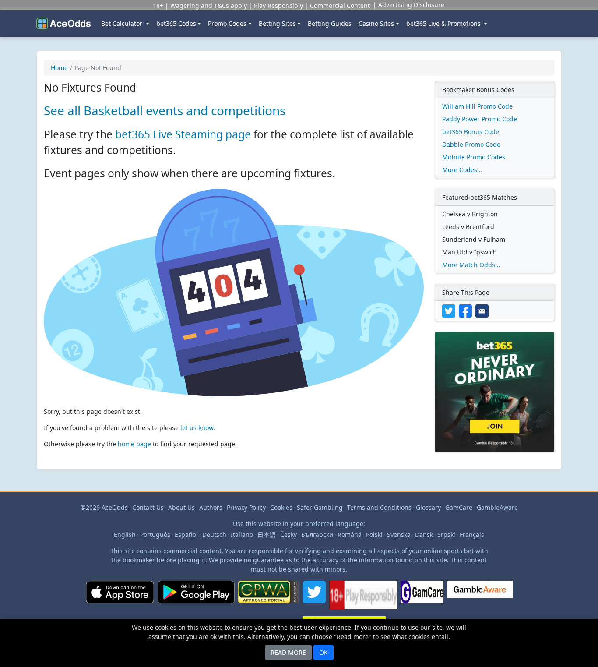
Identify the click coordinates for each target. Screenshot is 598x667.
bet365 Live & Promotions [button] (444, 23)
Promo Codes (227, 23)
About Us (181, 507)
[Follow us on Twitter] (314, 598)
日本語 (266, 534)
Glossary (428, 507)
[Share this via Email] (482, 310)
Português (155, 534)
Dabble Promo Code (471, 144)
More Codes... (462, 170)
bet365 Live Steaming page (183, 134)
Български (317, 534)
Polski (374, 534)
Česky (288, 534)
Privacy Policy (246, 507)
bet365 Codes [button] (176, 23)
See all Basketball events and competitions (164, 110)
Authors (210, 507)
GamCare (458, 507)
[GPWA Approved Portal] (268, 598)
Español (186, 534)
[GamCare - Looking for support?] (422, 598)
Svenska (399, 534)
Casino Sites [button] (376, 23)
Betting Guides (330, 23)
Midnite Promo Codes (473, 157)
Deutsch (214, 534)
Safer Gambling (320, 507)
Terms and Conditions (379, 507)
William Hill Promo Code (477, 106)
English (125, 534)
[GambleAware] (479, 598)
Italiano (242, 534)
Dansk (424, 534)
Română (350, 534)
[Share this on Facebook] (467, 310)
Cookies (281, 507)
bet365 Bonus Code (470, 131)
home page (134, 444)
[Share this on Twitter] (450, 310)
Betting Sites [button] (277, 23)
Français (472, 534)
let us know (196, 427)
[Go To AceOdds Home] (63, 23)
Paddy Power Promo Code (479, 119)
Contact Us (148, 507)
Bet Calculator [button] (122, 23)
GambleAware (497, 507)
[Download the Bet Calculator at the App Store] (120, 598)
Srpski (446, 534)
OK (323, 652)
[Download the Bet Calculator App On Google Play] (196, 598)
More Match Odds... (471, 265)
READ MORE (288, 652)
